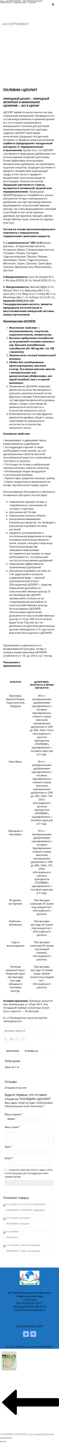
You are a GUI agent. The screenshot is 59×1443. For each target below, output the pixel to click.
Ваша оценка (14, 1114)
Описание (12, 1050)
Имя (8, 1147)
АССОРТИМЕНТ (14, 1)
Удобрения (30, 30)
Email (9, 1158)
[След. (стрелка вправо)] (4, 1441)
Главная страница (13, 30)
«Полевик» (12, 1237)
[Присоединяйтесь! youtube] (26, 1334)
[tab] (12, 1051)
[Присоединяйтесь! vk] (33, 1334)
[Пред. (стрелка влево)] (1, 1441)
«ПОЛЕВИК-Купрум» (18, 1223)
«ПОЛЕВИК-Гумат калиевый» (23, 1250)
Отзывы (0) (31, 1050)
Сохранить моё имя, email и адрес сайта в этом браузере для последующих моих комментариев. (29, 1173)
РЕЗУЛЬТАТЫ (19, 2)
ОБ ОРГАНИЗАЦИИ (32, 1)
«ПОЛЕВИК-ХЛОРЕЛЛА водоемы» (25, 1209)
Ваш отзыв (12, 1127)
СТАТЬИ (32, 2)
